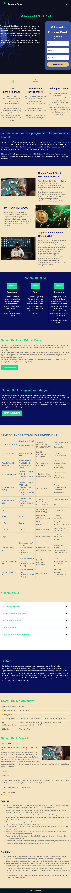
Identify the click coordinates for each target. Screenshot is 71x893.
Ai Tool (4, 523)
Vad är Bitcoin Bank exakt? (11, 606)
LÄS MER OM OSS (9, 368)
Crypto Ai (5, 529)
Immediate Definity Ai (51, 142)
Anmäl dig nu (58, 64)
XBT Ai (4, 510)
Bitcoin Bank (15, 4)
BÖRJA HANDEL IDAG (12, 413)
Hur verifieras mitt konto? (11, 627)
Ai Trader (22, 510)
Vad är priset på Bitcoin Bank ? (13, 620)
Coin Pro (22, 529)
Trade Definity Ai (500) (9, 444)
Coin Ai (21, 523)
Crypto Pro (5, 537)
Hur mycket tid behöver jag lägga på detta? (16, 634)
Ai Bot (21, 517)
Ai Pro (4, 517)
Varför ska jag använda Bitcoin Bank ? (15, 613)
